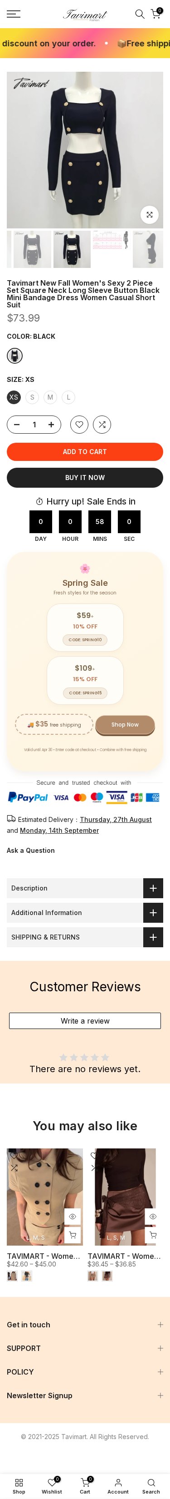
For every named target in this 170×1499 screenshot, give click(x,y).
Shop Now (125, 724)
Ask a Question (31, 850)
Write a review (85, 1020)
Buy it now (85, 477)
